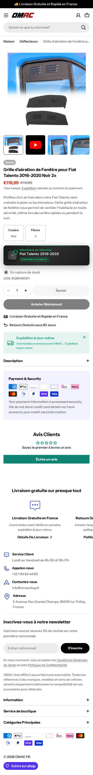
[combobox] (46, 27)
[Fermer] (84, 337)
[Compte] (78, 15)
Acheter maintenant (46, 304)
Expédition (29, 188)
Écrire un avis (46, 459)
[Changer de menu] (6, 15)
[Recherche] (83, 27)
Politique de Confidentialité (47, 665)
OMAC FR (22, 757)
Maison (8, 41)
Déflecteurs (29, 41)
